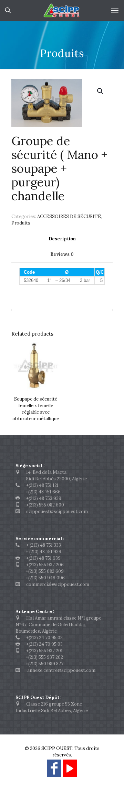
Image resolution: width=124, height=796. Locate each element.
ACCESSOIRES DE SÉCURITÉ (69, 216)
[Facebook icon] (54, 771)
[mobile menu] (115, 10)
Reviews (62, 254)
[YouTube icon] (70, 771)
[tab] (62, 239)
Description (62, 239)
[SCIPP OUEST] (62, 10)
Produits (20, 223)
